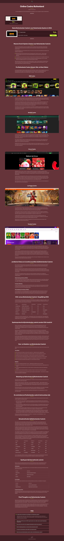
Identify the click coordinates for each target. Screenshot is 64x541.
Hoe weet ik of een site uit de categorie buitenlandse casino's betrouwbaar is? (29, 524)
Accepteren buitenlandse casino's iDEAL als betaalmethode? (26, 529)
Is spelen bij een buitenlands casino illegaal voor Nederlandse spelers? (28, 514)
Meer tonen (32, 13)
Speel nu (53, 35)
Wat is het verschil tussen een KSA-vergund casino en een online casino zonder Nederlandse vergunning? (32, 521)
